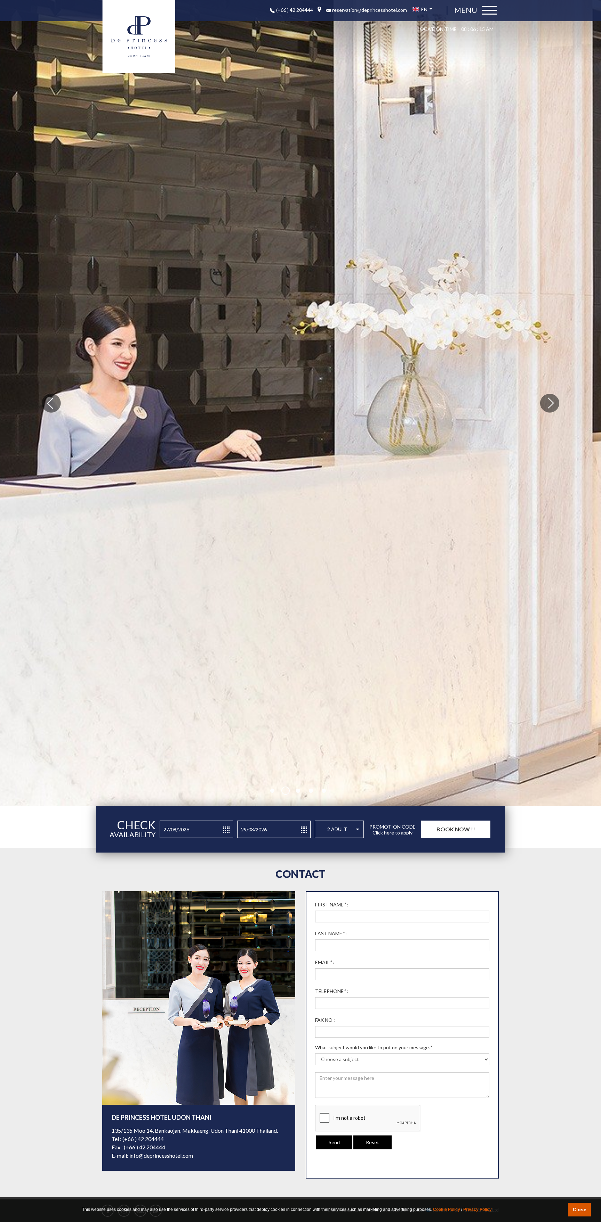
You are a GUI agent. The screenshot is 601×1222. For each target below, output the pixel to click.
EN (423, 9)
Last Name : (331, 933)
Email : (324, 962)
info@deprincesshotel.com (161, 1155)
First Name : (331, 904)
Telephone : (331, 991)
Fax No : (325, 1020)
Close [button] (579, 1209)
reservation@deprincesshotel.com (369, 10)
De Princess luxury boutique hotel (138, 36)
